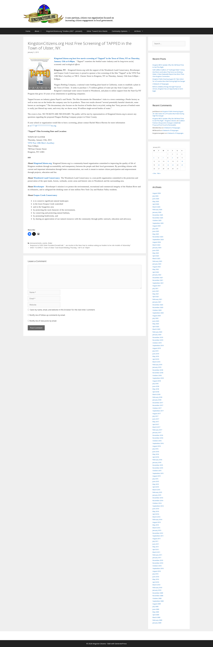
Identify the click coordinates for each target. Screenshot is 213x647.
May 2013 (156, 525)
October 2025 (157, 220)
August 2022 (157, 267)
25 (182, 165)
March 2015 (156, 490)
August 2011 (157, 539)
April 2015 (156, 487)
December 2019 (158, 337)
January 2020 (157, 335)
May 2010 (156, 579)
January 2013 (157, 530)
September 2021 (158, 283)
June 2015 (156, 481)
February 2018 (157, 397)
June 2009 (156, 609)
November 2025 (158, 218)
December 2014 (158, 498)
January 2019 (157, 367)
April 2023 (156, 256)
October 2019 (157, 343)
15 (168, 161)
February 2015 (157, 492)
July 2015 (155, 479)
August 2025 (157, 226)
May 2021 (156, 294)
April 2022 (156, 272)
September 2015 (158, 473)
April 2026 (156, 204)
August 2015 (157, 476)
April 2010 (156, 582)
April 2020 (156, 326)
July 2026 (155, 196)
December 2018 (158, 370)
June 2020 (156, 321)
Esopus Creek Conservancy (45, 195)
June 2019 (156, 354)
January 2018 (157, 400)
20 (159, 165)
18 (182, 161)
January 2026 (157, 212)
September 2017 (158, 411)
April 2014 (156, 514)
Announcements (36, 243)
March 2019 (156, 362)
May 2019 (156, 356)
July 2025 (155, 229)
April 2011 (156, 549)
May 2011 (156, 547)
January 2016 (157, 462)
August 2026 (157, 193)
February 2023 (157, 261)
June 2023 (156, 250)
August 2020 (157, 316)
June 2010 (156, 577)
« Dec (154, 173)
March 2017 (156, 427)
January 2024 (157, 248)
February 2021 (157, 299)
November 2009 (158, 596)
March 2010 (156, 585)
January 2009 (157, 623)
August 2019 (157, 348)
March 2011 (156, 552)
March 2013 (156, 528)
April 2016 (156, 457)
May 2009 (156, 612)
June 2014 (156, 509)
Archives (137, 31)
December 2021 (158, 278)
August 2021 (157, 286)
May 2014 (156, 511)
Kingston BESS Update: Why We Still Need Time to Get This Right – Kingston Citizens (168, 120)
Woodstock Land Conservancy (47, 178)
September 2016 (158, 443)
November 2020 (158, 307)
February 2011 (157, 555)
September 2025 (158, 223)
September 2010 (158, 568)
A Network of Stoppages (161, 84)
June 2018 (156, 386)
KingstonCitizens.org (43, 163)
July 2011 (155, 541)
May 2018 (156, 389)
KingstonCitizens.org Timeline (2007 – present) (64, 31)
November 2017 (158, 405)
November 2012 (158, 533)
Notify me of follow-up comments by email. (47, 315)
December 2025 (158, 215)
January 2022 (157, 275)
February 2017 (157, 430)
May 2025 (156, 234)
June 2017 (156, 419)
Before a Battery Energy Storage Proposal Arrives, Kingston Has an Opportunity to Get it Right (168, 89)
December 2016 (158, 435)
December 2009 (158, 593)
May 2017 (156, 422)
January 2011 (157, 558)
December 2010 (158, 560)
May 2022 (156, 269)
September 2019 (158, 345)
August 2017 (157, 414)
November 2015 (158, 468)
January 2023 (157, 264)
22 (168, 165)
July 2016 (155, 449)
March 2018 (156, 394)
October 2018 (157, 375)
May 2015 (156, 484)
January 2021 (157, 302)
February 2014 (157, 519)
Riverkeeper (39, 186)
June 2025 (156, 231)
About (37, 31)
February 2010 (157, 588)
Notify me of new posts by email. (43, 321)
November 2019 (158, 340)
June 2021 (156, 291)
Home (28, 31)
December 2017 (158, 403)
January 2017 (157, 432)
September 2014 (158, 506)
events (44, 243)
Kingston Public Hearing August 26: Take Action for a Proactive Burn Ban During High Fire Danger (169, 80)
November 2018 (158, 373)
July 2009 (155, 606)
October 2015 (157, 471)
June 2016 (156, 452)
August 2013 (157, 522)
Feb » (159, 173)
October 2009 (157, 598)
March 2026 (156, 207)
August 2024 (157, 242)
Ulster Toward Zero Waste (97, 31)
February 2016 (157, 460)
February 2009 (157, 620)
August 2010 (157, 571)
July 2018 (155, 384)
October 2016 (157, 441)
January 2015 (157, 495)
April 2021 (156, 297)
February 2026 (157, 210)
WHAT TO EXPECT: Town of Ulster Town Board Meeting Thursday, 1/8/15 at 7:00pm (60, 248)
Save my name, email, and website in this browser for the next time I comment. (62, 310)
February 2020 (157, 332)
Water (50, 243)
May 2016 (156, 454)
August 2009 (157, 604)
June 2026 (156, 199)
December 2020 (158, 305)
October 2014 (157, 503)
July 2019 (155, 351)
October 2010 (157, 566)
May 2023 (156, 253)
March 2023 (156, 258)
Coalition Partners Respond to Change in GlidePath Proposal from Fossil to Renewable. (169, 123)
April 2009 (156, 615)
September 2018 (158, 378)
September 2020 (158, 313)
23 (173, 165)
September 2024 (158, 239)
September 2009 (158, 601)
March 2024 (156, 245)
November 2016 (158, 438)
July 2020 (155, 318)
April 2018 (156, 392)
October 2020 (157, 310)
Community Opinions (119, 31)
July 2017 (155, 416)
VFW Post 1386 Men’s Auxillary (41, 143)
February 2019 (157, 365)
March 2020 (156, 329)
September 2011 (158, 536)
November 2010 (158, 563)
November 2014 (158, 501)
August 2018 (157, 381)
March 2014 (156, 517)
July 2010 (155, 574)
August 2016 (157, 446)
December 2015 (158, 465)
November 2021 (158, 280)
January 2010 (157, 590)
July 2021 (155, 288)
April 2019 (156, 359)
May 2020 (156, 324)
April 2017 (156, 424)
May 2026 (156, 201)
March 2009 (156, 617)
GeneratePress (121, 643)
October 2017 (157, 408)
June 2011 (156, 544)
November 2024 (158, 237)
